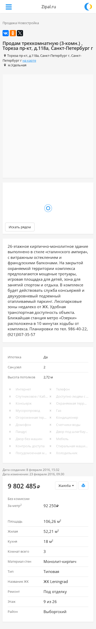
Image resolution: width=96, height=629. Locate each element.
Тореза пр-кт (17, 55)
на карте (29, 60)
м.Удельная (17, 65)
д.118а (34, 55)
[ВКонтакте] (6, 33)
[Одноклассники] (13, 33)
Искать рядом (20, 227)
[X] (20, 33)
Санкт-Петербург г (55, 55)
